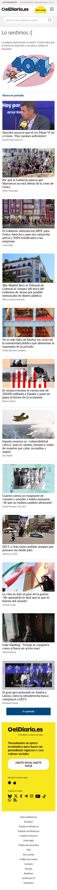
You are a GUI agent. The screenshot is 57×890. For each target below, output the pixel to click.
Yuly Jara (22, 506)
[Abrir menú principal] (52, 9)
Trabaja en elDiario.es (29, 826)
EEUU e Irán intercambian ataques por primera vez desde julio (27, 548)
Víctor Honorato (10, 190)
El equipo (28, 821)
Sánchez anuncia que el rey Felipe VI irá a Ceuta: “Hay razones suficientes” (28, 134)
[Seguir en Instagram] (31, 796)
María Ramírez (9, 652)
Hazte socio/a (40, 10)
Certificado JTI (28, 878)
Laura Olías (7, 245)
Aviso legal (28, 840)
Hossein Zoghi (9, 604)
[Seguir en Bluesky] (10, 796)
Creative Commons (28, 835)
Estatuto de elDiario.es (28, 831)
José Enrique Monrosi (12, 139)
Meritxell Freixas (10, 703)
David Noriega (9, 506)
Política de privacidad (28, 845)
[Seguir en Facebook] (21, 796)
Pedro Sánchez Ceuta (26, 2)
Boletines (28, 873)
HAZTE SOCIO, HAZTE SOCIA (28, 764)
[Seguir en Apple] (14, 783)
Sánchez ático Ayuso (41, 2)
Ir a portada (28, 711)
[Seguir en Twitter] (16, 796)
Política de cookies (28, 859)
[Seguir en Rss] (15, 800)
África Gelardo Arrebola (13, 299)
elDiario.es (7, 554)
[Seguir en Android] (9, 783)
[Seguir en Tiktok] (44, 796)
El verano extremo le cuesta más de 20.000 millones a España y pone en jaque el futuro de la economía (26, 394)
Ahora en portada (13, 95)
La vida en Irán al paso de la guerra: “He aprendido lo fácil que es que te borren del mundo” (25, 597)
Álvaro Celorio (9, 401)
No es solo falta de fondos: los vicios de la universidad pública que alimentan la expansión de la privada (28, 343)
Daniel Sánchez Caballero (14, 350)
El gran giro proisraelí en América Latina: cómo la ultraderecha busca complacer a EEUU (25, 695)
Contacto (28, 864)
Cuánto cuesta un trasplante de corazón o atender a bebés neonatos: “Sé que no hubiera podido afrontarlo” (27, 499)
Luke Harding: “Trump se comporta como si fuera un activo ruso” (25, 646)
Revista (28, 868)
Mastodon (29, 883)
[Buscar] (49, 20)
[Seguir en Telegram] (26, 796)
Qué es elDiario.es (28, 817)
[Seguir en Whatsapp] (9, 800)
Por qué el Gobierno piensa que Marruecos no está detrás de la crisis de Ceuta (28, 183)
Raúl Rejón (7, 455)
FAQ (28, 850)
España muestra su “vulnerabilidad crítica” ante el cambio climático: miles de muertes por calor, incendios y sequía (28, 446)
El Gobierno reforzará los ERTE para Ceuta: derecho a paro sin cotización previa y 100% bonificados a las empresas (26, 236)
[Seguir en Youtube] (37, 796)
